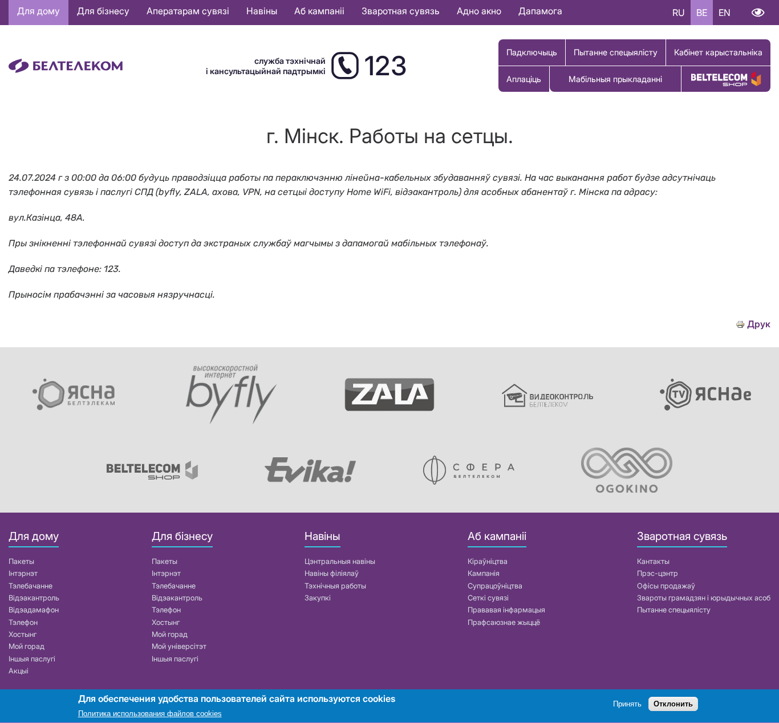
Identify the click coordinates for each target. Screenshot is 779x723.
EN (725, 12)
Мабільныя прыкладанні (615, 79)
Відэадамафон (34, 610)
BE (701, 12)
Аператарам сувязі (188, 11)
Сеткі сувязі (488, 598)
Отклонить (673, 704)
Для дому (38, 11)
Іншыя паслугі (32, 659)
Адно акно (479, 11)
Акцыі (19, 671)
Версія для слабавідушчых (757, 12)
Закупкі (318, 598)
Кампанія (484, 573)
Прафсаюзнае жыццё (504, 622)
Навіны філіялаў (332, 573)
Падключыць (531, 52)
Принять (627, 704)
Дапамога (540, 11)
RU (678, 12)
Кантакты (653, 561)
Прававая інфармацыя (506, 610)
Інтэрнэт (23, 573)
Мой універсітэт (179, 646)
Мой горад (26, 646)
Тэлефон (23, 622)
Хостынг (22, 634)
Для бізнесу (103, 11)
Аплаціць (523, 79)
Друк (758, 324)
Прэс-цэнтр (657, 573)
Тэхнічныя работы (335, 586)
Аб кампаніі (319, 11)
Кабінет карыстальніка (718, 52)
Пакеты (21, 561)
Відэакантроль (34, 598)
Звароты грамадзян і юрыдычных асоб (703, 598)
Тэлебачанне (30, 586)
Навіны (261, 11)
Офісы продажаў (666, 586)
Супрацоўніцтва (495, 586)
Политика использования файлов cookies (150, 714)
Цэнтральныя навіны (340, 561)
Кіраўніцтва (488, 561)
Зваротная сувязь (401, 11)
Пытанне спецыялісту (616, 52)
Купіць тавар (725, 79)
